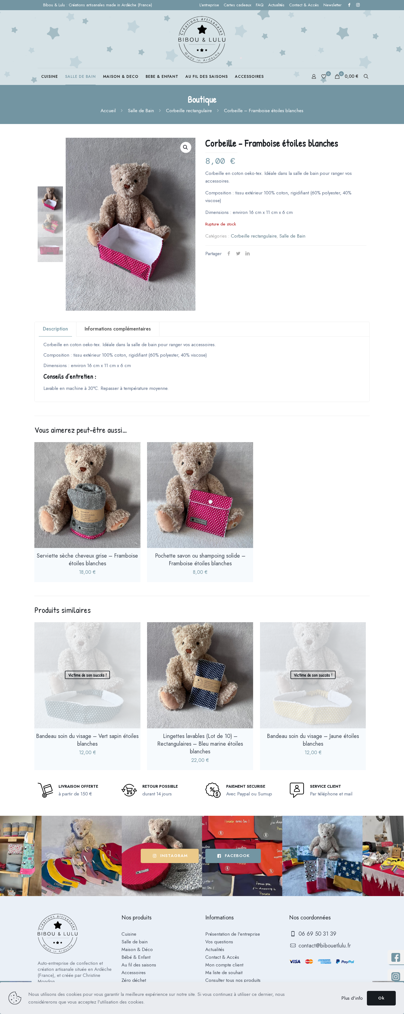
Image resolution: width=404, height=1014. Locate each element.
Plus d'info (352, 998)
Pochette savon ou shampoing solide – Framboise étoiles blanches (200, 559)
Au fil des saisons (138, 964)
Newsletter (332, 5)
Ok (381, 998)
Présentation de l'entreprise (232, 934)
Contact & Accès (304, 5)
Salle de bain (134, 941)
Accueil (108, 110)
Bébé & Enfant (135, 957)
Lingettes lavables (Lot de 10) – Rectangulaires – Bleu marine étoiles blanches (200, 744)
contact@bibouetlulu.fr (324, 946)
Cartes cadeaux (237, 5)
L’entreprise (209, 5)
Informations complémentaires (118, 328)
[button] (185, 147)
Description (55, 328)
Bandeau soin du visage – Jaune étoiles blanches (313, 740)
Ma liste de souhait (223, 972)
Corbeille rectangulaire (189, 110)
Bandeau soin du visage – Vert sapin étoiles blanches (87, 740)
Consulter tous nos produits (233, 980)
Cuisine (128, 934)
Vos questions (219, 941)
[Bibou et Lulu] (201, 39)
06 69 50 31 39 (316, 934)
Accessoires (133, 972)
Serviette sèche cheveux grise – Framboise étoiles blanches (87, 559)
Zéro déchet (133, 980)
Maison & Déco (137, 949)
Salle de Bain (141, 110)
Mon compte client (224, 964)
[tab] (55, 329)
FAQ (260, 5)
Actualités (276, 5)
